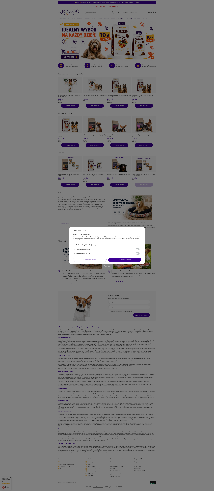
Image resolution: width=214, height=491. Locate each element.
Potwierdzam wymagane (89, 259)
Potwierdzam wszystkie (125, 259)
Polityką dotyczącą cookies (110, 236)
